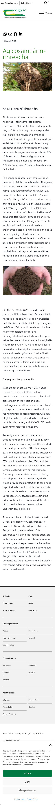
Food (30, 603)
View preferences (27, 790)
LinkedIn (31, 672)
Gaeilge (31, 707)
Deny (27, 781)
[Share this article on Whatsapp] (5, 34)
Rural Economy (9, 610)
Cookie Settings (9, 714)
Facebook (32, 665)
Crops (30, 596)
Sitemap (6, 699)
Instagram (7, 665)
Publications (33, 630)
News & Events (9, 637)
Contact (31, 637)
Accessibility (8, 707)
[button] (50, 744)
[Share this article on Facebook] (15, 34)
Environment (8, 603)
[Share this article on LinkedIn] (20, 34)
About (5, 630)
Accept (27, 773)
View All (6, 679)
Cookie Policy (8, 645)
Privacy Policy (19, 799)
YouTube (6, 672)
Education (32, 610)
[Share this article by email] (10, 34)
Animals (6, 596)
